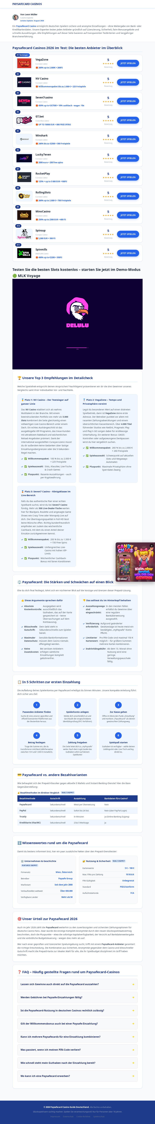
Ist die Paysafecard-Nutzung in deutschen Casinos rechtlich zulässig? (62, 1010)
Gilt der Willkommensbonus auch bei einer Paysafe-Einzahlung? (59, 1023)
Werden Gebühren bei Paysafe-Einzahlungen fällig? (51, 997)
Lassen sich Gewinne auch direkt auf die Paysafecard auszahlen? (60, 984)
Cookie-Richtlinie (83, 1116)
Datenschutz (68, 1116)
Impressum (55, 1116)
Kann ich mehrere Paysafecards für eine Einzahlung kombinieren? (61, 1036)
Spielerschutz (99, 1116)
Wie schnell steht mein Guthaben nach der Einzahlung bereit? (58, 1063)
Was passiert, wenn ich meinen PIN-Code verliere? (51, 1049)
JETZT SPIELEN (128, 63)
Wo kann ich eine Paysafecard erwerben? (45, 1076)
